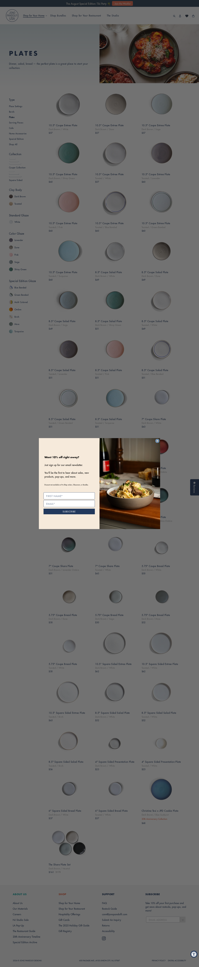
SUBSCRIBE (69, 511)
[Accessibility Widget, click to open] (193, 954)
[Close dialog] (157, 440)
